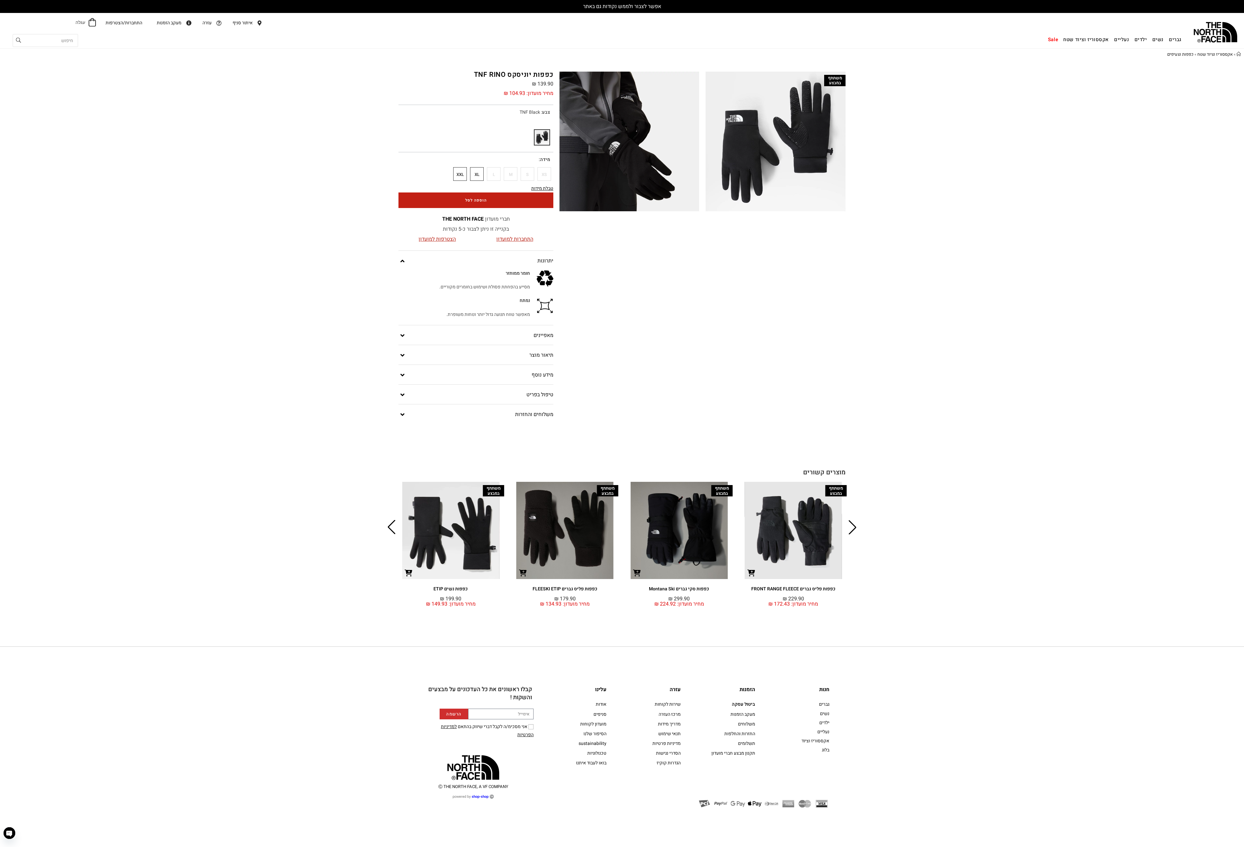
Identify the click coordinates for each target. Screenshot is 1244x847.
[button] (852, 527)
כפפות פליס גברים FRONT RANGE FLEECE (793, 589)
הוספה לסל (476, 200)
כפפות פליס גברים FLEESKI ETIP (565, 589)
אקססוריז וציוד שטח (1215, 54)
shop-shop (480, 796)
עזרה (675, 689)
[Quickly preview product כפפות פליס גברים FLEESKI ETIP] (522, 572)
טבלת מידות (542, 188)
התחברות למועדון (514, 239)
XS (544, 174)
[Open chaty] (9, 833)
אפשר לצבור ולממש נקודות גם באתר (622, 6)
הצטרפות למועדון (437, 239)
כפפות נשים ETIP (450, 589)
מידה (545, 159)
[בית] (1239, 54)
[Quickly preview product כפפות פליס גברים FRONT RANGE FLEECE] (751, 572)
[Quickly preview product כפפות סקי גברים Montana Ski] (636, 572)
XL (477, 174)
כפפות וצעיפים (1180, 54)
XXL (460, 174)
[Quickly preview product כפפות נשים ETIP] (408, 572)
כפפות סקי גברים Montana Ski (679, 589)
